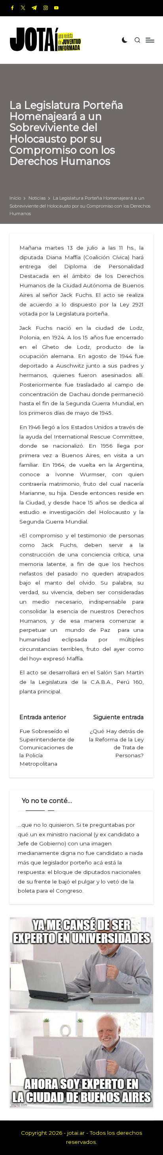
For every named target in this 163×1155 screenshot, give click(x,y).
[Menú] (150, 40)
